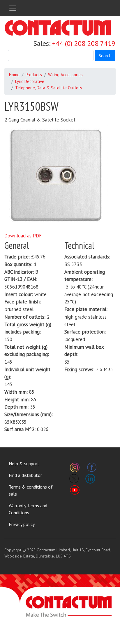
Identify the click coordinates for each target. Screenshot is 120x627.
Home (14, 74)
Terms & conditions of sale (31, 490)
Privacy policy (22, 524)
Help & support (24, 463)
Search (105, 55)
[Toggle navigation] (13, 8)
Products (34, 74)
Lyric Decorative (29, 81)
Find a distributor (25, 475)
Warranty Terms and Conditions (28, 509)
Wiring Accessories (65, 74)
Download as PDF (23, 235)
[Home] (58, 28)
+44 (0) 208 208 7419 (83, 43)
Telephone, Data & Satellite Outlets (48, 88)
